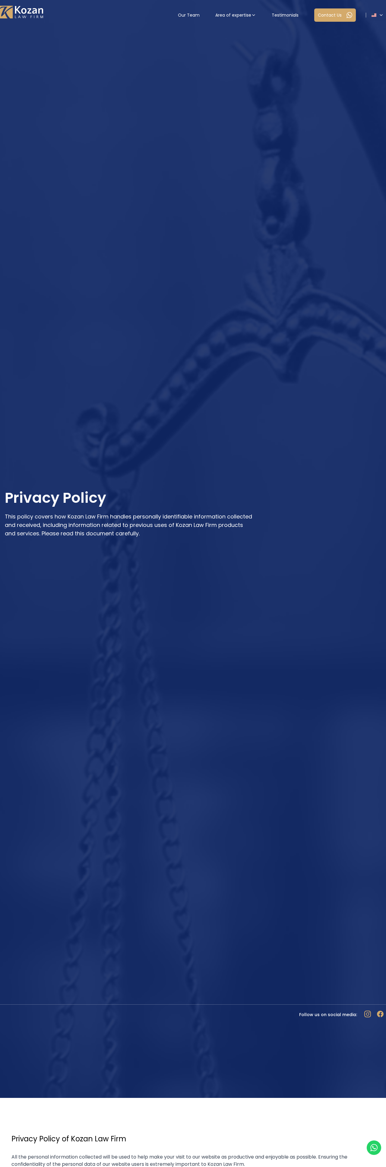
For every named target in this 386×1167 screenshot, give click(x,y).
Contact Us (330, 15)
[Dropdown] (377, 15)
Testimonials (285, 15)
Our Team (189, 15)
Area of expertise (233, 15)
